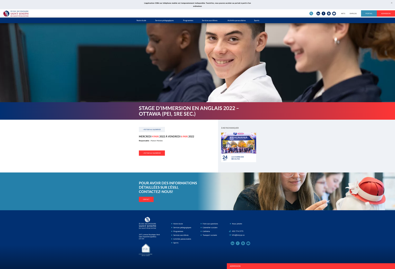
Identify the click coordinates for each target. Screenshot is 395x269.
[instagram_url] (328, 13)
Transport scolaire (210, 235)
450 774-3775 (237, 231)
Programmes (188, 20)
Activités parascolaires (237, 20)
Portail (368, 13)
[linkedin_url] (318, 13)
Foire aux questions (210, 223)
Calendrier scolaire (210, 227)
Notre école (141, 20)
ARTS (343, 13)
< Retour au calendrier (152, 129)
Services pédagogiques (164, 20)
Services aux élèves (209, 20)
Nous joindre (237, 223)
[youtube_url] (334, 13)
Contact (146, 199)
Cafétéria (206, 231)
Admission (386, 13)
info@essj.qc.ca (238, 235)
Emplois (353, 13)
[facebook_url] (323, 13)
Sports (256, 20)
